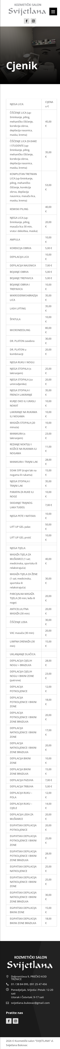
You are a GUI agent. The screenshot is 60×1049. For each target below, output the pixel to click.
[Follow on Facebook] (26, 21)
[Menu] (53, 11)
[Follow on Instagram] (33, 21)
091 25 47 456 (38, 984)
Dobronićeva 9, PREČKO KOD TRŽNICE (29, 978)
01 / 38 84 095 (19, 984)
